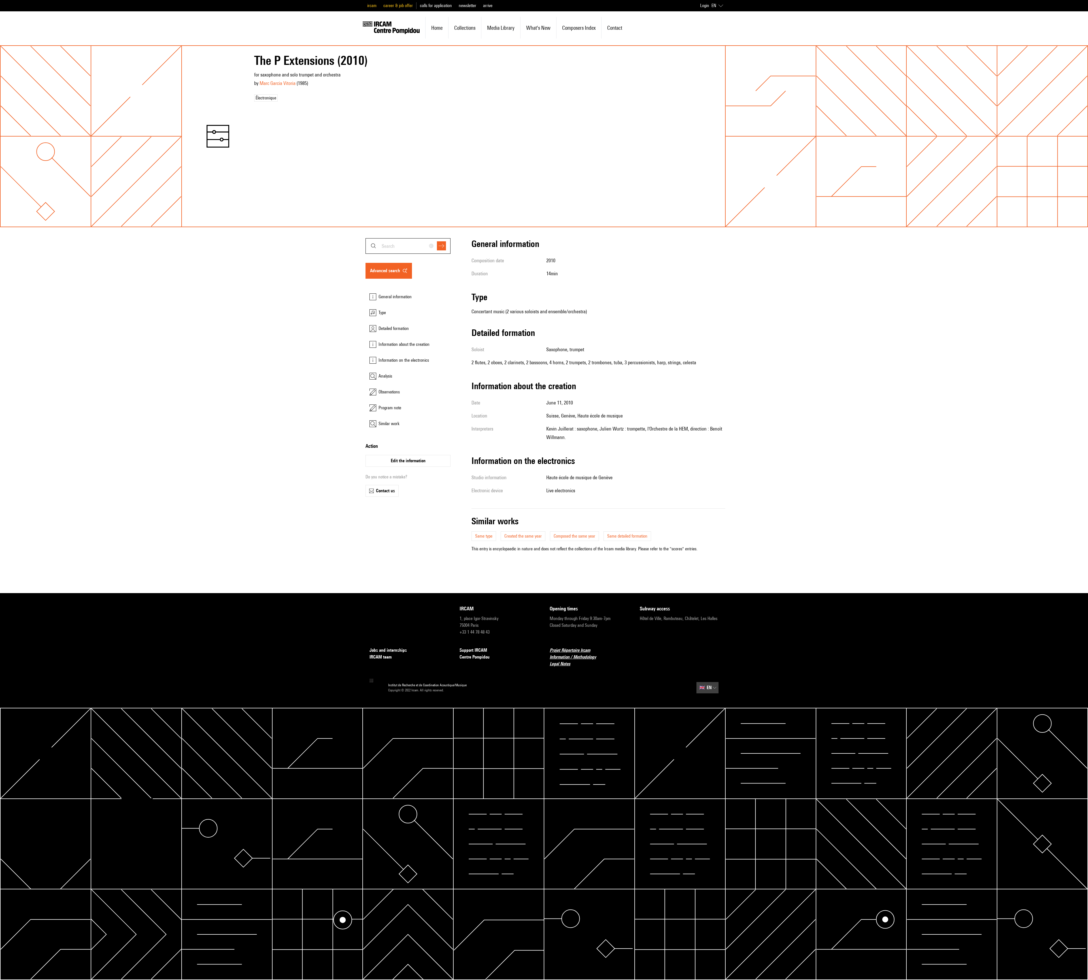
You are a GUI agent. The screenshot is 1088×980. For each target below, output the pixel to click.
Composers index (579, 28)
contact (614, 28)
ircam (372, 5)
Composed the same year (574, 536)
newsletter (467, 5)
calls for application (436, 5)
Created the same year (523, 536)
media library (501, 28)
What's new (538, 28)
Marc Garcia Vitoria (278, 83)
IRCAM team (380, 657)
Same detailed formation (627, 536)
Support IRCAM (473, 650)
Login (704, 5)
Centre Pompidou (475, 657)
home (437, 28)
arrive (487, 5)
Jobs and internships (388, 650)
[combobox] (408, 246)
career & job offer (398, 5)
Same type (483, 536)
